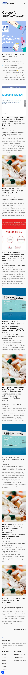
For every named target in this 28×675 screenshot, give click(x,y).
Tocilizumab (10, 201)
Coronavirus (7, 130)
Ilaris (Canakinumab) (15, 130)
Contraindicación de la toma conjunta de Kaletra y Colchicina (13, 600)
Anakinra (6, 197)
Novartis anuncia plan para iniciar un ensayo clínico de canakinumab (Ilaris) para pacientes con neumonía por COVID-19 (13, 122)
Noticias (13, 61)
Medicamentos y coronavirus (17, 132)
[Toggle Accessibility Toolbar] (2, 672)
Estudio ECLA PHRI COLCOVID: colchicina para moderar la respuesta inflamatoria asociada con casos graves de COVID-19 (13, 326)
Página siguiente (20, 629)
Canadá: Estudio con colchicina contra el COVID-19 (13, 459)
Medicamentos (7, 61)
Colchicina (11, 197)
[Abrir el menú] (25, 4)
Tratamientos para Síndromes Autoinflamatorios (13, 469)
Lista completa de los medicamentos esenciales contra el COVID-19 (12, 191)
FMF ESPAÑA (10, 3)
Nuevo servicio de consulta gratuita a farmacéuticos (13, 55)
